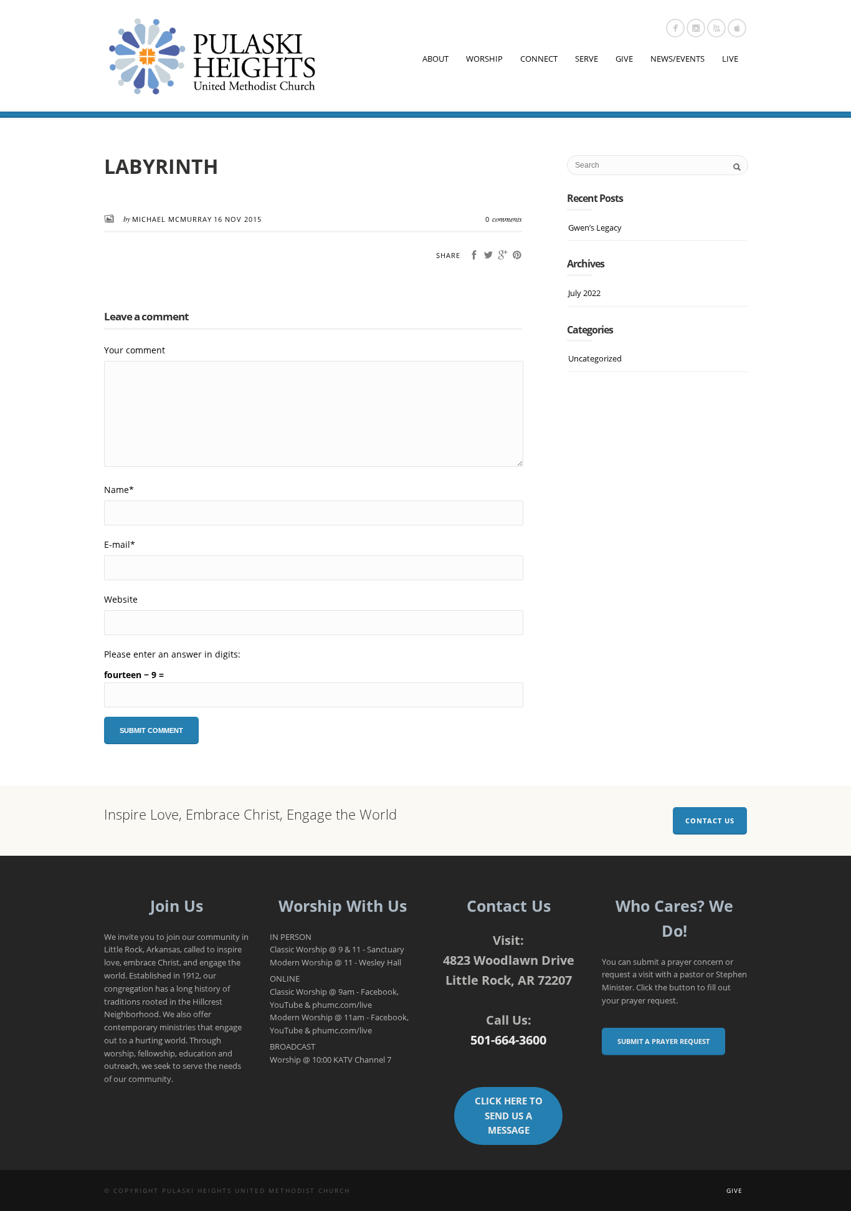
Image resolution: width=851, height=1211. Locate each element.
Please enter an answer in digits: (172, 654)
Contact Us (710, 820)
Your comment (134, 350)
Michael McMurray (172, 219)
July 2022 (584, 293)
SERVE (586, 58)
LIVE (730, 58)
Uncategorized (595, 358)
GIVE (624, 58)
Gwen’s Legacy (595, 227)
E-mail (119, 544)
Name (119, 489)
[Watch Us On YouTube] (716, 28)
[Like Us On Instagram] (696, 28)
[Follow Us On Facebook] (675, 28)
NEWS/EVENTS (677, 58)
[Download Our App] (737, 28)
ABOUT (435, 58)
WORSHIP (484, 58)
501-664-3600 (508, 1040)
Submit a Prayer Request (663, 1041)
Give (734, 1190)
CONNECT (539, 58)
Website (121, 599)
